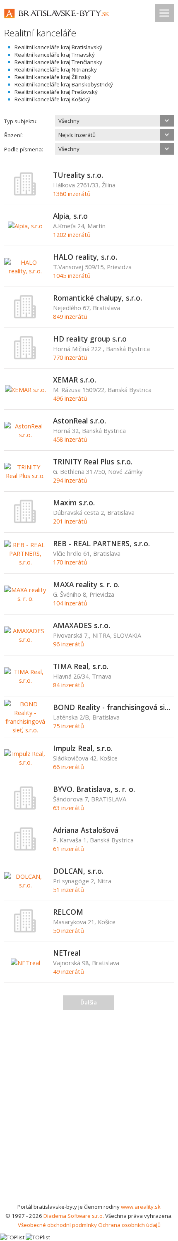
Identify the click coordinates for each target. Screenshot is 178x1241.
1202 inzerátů (72, 234)
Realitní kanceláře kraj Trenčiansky (58, 62)
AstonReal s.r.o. (79, 420)
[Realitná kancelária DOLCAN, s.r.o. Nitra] (25, 885)
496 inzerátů (70, 398)
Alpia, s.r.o (70, 215)
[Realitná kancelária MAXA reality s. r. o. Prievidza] (25, 598)
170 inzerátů (70, 562)
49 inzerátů (68, 971)
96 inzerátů (68, 644)
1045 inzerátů (72, 275)
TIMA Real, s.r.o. (80, 666)
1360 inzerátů (72, 193)
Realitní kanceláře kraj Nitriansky (55, 69)
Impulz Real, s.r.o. (83, 748)
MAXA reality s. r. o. (86, 584)
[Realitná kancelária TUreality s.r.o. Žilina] (25, 194)
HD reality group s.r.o (90, 338)
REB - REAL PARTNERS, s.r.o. (101, 543)
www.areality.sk (141, 1206)
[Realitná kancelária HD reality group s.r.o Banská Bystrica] (25, 358)
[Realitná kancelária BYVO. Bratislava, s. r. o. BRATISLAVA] (25, 808)
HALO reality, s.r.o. (85, 256)
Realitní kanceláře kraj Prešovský (56, 92)
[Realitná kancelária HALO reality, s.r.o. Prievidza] (25, 271)
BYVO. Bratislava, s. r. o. (94, 789)
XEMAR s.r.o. (74, 379)
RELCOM (68, 911)
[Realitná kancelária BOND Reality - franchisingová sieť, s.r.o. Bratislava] (25, 730)
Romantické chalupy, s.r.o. (97, 297)
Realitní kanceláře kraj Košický (52, 99)
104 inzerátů (70, 603)
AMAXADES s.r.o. (81, 625)
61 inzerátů (68, 848)
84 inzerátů (68, 685)
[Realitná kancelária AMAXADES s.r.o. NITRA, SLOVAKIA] (25, 639)
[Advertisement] (89, 1109)
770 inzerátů (70, 357)
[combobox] (114, 121)
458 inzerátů (70, 439)
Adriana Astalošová (85, 830)
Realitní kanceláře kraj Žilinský (52, 77)
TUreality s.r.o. (78, 174)
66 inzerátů (68, 767)
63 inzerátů (68, 807)
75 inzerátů (68, 726)
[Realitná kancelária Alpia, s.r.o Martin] (25, 226)
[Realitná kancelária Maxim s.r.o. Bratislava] (25, 521)
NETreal (66, 952)
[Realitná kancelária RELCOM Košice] (25, 931)
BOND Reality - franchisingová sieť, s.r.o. (113, 707)
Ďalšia (88, 1002)
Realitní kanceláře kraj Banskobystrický (63, 84)
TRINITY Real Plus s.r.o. (92, 461)
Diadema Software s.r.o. (73, 1215)
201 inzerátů (70, 521)
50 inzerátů (68, 930)
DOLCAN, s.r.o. (78, 870)
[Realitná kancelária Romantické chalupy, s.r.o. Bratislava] (25, 317)
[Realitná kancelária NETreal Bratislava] (25, 963)
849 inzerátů (70, 316)
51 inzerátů (68, 889)
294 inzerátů (70, 480)
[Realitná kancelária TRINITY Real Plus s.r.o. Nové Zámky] (25, 475)
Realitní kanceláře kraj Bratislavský (58, 47)
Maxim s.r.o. (74, 502)
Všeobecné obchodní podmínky (57, 1225)
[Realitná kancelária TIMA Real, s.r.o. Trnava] (25, 680)
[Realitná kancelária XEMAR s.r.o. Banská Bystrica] (25, 389)
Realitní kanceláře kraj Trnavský (54, 54)
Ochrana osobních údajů (129, 1225)
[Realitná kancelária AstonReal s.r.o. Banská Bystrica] (25, 434)
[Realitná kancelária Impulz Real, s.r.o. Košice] (25, 762)
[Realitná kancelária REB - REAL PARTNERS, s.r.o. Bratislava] (25, 562)
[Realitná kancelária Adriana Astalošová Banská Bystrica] (25, 849)
